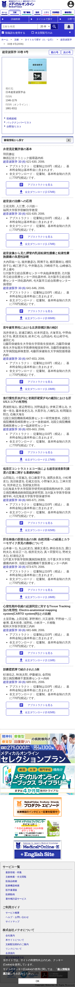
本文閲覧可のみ (43, 33)
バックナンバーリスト (19, 122)
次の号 (67, 52)
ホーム (4, 39)
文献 (16, 39)
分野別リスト (14, 126)
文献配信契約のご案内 (17, 944)
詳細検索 (15, 19)
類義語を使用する (15, 33)
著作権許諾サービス (16, 898)
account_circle (71, 4)
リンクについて (14, 948)
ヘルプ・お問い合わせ (17, 917)
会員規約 (10, 953)
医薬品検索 (11, 881)
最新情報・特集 (14, 872)
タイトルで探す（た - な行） (39, 39)
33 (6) (22, 161)
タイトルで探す (44, 19)
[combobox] (19, 26)
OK (37, 981)
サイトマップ (12, 921)
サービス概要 (12, 912)
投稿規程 (12, 118)
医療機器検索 (12, 885)
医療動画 (10, 894)
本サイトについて (15, 940)
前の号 (54, 52)
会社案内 (10, 935)
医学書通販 (11, 890)
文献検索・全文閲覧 (16, 876)
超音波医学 (66, 39)
